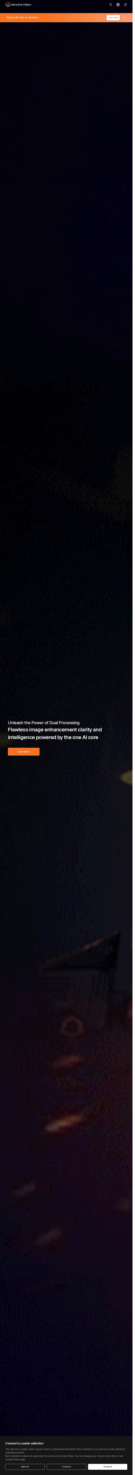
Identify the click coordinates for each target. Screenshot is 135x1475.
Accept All (108, 1467)
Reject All (25, 1467)
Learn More (113, 18)
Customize (66, 1467)
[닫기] (124, 17)
